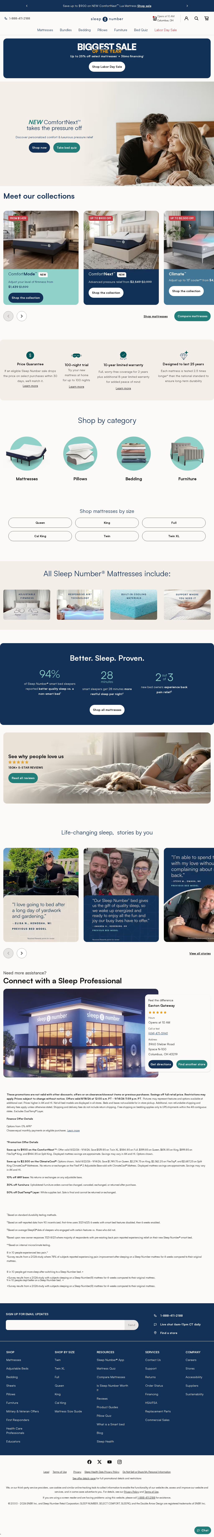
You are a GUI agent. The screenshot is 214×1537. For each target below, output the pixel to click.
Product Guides (107, 1407)
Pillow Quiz (104, 1415)
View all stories (200, 953)
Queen (40, 522)
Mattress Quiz (106, 1368)
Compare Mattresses (111, 1377)
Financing (151, 1394)
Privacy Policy (131, 1491)
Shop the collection (26, 297)
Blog (100, 1433)
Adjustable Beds (17, 1368)
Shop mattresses (156, 316)
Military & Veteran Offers (22, 1411)
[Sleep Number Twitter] (99, 1461)
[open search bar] (196, 18)
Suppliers (192, 1385)
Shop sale (144, 6)
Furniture (12, 1402)
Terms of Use (60, 1471)
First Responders (17, 1420)
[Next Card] (22, 316)
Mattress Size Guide (68, 1411)
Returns (150, 1377)
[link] (41, 257)
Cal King (40, 536)
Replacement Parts (158, 1411)
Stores (190, 1368)
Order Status (154, 1385)
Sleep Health (105, 1441)
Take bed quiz (67, 147)
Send (131, 1325)
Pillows (10, 1394)
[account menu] (186, 18)
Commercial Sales (157, 1420)
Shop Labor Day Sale (107, 66)
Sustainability (195, 1394)
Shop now (39, 147)
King (107, 522)
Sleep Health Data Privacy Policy (102, 1471)
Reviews (102, 1398)
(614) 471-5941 (158, 1033)
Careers (191, 1360)
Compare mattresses (192, 316)
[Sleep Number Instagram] (119, 1461)
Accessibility (194, 1377)
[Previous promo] (26, 5)
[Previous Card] (8, 316)
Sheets (11, 1385)
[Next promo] (187, 5)
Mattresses (13, 1360)
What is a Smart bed (111, 1424)
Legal (46, 1471)
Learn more (30, 385)
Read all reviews (23, 778)
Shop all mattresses (107, 710)
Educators (13, 1441)
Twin (107, 536)
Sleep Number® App (110, 1360)
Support (151, 1368)
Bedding (12, 1377)
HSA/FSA (151, 1402)
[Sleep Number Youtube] (109, 1461)
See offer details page (84, 1478)
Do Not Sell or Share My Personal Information (147, 1471)
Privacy (77, 1471)
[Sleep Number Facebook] (89, 1461)
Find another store (191, 1064)
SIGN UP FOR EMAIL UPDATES (27, 1314)
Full (174, 522)
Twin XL (174, 536)
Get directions (160, 1064)
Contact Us (153, 1360)
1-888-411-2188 (146, 1497)
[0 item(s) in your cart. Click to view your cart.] (206, 18)
